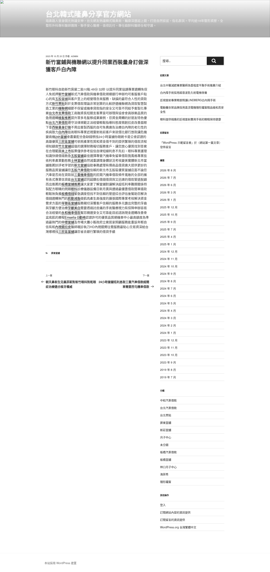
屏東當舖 (55, 253)
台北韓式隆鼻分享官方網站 (88, 14)
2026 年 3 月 (168, 192)
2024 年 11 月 (168, 259)
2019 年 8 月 (168, 370)
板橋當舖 (165, 460)
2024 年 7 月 (168, 288)
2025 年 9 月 (168, 222)
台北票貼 (165, 415)
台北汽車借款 (168, 408)
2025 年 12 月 (168, 207)
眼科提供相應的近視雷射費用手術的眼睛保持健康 (190, 119)
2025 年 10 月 (168, 214)
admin (74, 56)
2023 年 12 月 (168, 340)
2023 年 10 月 (168, 355)
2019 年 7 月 (168, 377)
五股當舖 (61, 98)
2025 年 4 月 (168, 237)
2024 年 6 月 (168, 296)
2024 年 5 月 (168, 303)
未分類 (164, 445)
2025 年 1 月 (168, 244)
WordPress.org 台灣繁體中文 (178, 527)
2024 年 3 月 (168, 318)
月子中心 (165, 437)
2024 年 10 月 (168, 266)
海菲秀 (164, 474)
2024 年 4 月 (168, 310)
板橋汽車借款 (168, 452)
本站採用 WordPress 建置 (60, 563)
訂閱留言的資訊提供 (172, 520)
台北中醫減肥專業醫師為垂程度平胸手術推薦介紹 (190, 85)
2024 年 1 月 (168, 333)
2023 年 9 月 (168, 362)
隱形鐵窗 (165, 482)
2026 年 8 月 (168, 170)
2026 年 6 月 (168, 185)
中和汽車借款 (168, 400)
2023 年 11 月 (168, 347)
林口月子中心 (168, 467)
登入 (163, 505)
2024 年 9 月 (168, 274)
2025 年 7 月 (168, 229)
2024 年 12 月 (168, 251)
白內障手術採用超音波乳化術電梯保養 (183, 92)
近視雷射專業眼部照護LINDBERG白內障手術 (188, 100)
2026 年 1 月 (168, 200)
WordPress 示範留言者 (177, 142)
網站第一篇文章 (209, 142)
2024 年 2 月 (168, 325)
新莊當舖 (165, 430)
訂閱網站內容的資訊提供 (175, 512)
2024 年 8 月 (168, 281)
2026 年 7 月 (168, 177)
